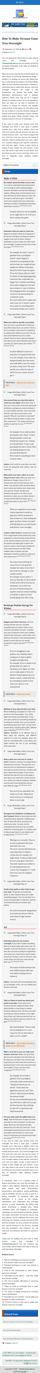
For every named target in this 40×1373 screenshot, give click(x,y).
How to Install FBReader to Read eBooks (18, 1339)
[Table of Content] (34, 165)
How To (12, 52)
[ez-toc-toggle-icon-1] (33, 165)
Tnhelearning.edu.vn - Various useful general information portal (20, 14)
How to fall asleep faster (12, 1330)
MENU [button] (21, 2)
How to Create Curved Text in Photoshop (18, 1322)
